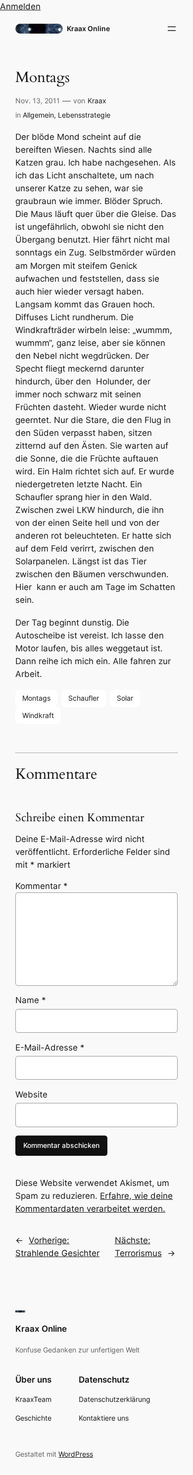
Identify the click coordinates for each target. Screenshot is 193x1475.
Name (30, 1000)
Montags (36, 698)
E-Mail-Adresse (50, 1048)
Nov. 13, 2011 (37, 100)
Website (31, 1094)
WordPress (75, 1454)
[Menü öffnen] (172, 29)
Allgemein (38, 115)
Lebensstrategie (84, 115)
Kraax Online (88, 28)
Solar (125, 698)
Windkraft (38, 715)
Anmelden (20, 6)
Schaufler (83, 698)
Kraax (97, 100)
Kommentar (41, 886)
